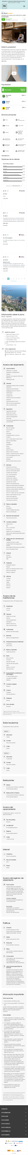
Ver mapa (14, 1153)
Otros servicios (5, 155)
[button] (3, 32)
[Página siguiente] (21, 279)
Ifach (2, 11)
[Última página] (24, 279)
